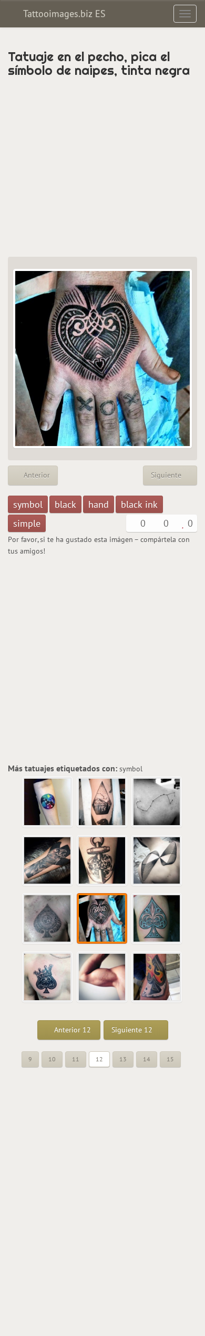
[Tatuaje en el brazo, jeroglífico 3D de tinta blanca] (102, 977)
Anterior (36, 475)
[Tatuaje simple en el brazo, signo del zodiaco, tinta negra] (157, 802)
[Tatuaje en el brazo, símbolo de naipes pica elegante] (157, 919)
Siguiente (167, 475)
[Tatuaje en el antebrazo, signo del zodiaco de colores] (48, 802)
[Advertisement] (102, 167)
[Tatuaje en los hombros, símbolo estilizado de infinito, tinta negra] (157, 861)
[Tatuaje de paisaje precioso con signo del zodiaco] (102, 802)
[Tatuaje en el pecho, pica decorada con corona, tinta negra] (48, 977)
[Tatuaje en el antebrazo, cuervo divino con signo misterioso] (48, 861)
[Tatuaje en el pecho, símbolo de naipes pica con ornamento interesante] (48, 919)
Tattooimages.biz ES (63, 13)
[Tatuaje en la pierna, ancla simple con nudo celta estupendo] (102, 861)
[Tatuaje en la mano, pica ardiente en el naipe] (157, 977)
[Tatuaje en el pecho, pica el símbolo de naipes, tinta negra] (102, 919)
